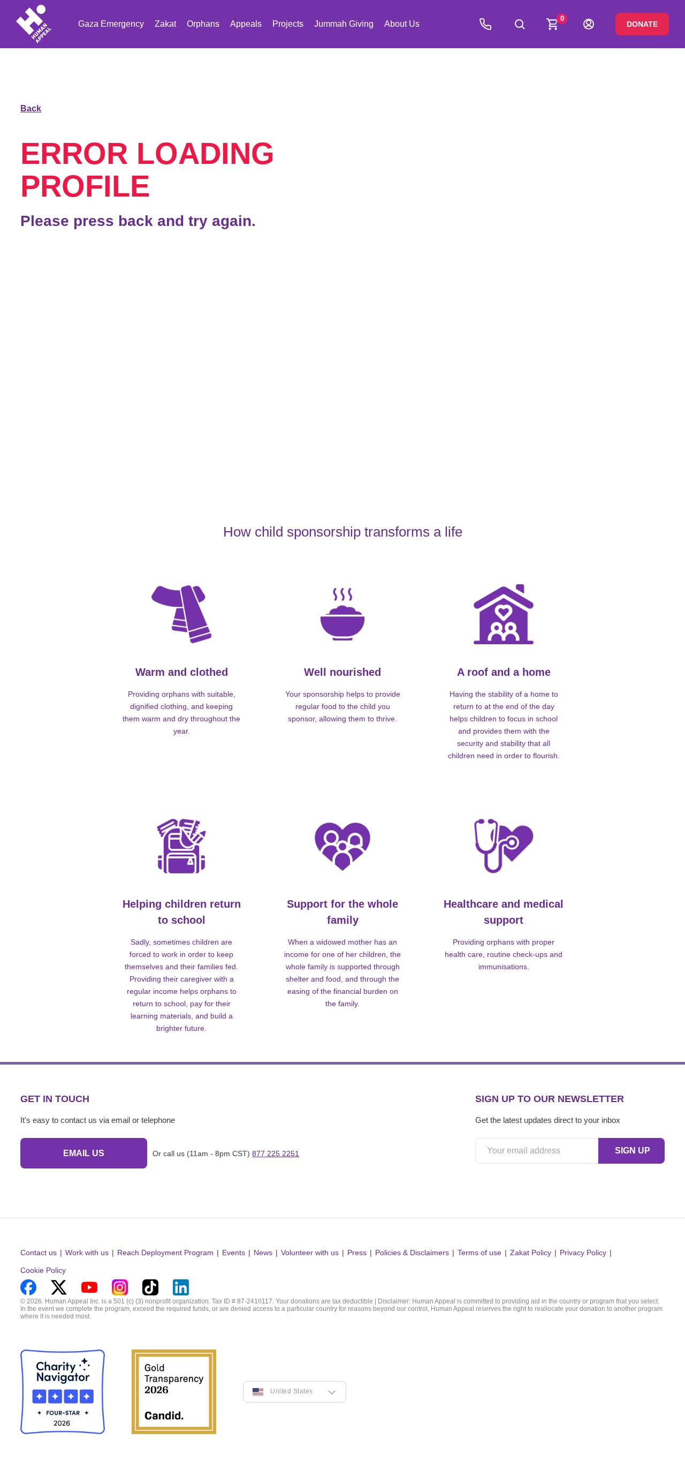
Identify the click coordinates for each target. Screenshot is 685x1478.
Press (357, 1252)
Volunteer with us (310, 1252)
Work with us (87, 1252)
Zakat (165, 23)
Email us (83, 1153)
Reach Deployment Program (165, 1252)
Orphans (203, 23)
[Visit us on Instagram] (120, 1287)
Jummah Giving (344, 23)
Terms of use (479, 1252)
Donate (642, 24)
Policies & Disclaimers (412, 1252)
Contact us (38, 1252)
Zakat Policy (530, 1252)
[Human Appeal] (33, 24)
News (263, 1252)
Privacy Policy (583, 1252)
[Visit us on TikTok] (150, 1287)
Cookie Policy (43, 1270)
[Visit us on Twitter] (59, 1287)
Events (233, 1252)
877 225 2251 (275, 1153)
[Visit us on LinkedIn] (181, 1287)
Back (30, 108)
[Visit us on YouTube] (89, 1287)
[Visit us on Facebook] (28, 1287)
